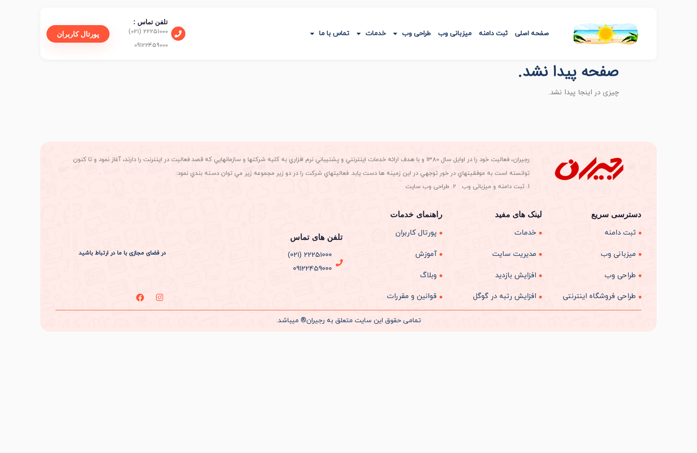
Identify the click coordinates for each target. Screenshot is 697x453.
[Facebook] (140, 297)
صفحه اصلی (532, 33)
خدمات (376, 33)
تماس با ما (334, 33)
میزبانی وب (455, 33)
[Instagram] (159, 297)
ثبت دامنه (493, 33)
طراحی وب (416, 33)
